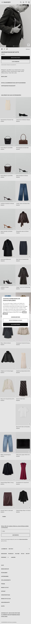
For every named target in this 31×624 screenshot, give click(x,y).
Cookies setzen (15, 317)
